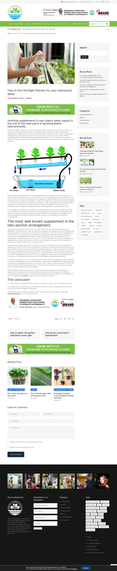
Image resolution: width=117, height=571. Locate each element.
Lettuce (83, 222)
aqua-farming (85, 213)
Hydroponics (18, 24)
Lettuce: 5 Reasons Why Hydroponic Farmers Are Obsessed (41, 29)
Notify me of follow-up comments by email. (26, 442)
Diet (93, 213)
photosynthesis (85, 228)
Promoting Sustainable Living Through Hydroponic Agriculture (64, 396)
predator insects (86, 232)
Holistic (97, 216)
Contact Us (64, 24)
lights (90, 222)
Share (57, 319)
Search (83, 48)
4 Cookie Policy (92, 549)
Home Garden (36, 24)
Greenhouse (47, 24)
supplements (98, 232)
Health (27, 24)
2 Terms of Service (93, 543)
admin (29, 98)
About (56, 24)
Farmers (99, 213)
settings (74, 569)
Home (10, 24)
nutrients (99, 225)
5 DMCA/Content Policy (95, 552)
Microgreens (98, 222)
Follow (97, 2)
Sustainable (84, 235)
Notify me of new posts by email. (22, 447)
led (104, 219)
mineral (25, 276)
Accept (86, 568)
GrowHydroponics (13, 293)
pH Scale (96, 228)
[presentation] (106, 29)
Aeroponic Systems (87, 210)
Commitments (66, 517)
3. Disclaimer (91, 546)
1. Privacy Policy (92, 540)
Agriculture (99, 210)
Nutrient (16, 318)
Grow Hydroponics (86, 216)
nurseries (83, 225)
